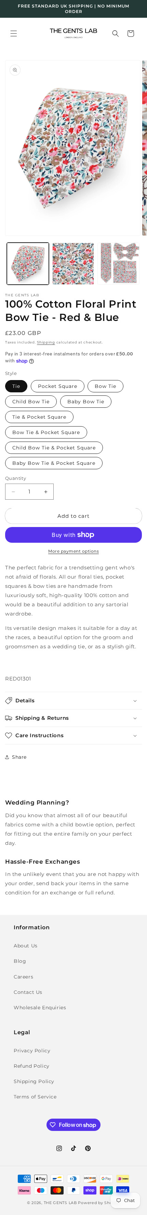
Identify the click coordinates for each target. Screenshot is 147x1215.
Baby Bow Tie (85, 402)
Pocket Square (57, 386)
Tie (16, 386)
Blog (20, 961)
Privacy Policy (32, 1051)
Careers (23, 977)
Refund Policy (32, 1066)
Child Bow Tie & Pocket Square (54, 448)
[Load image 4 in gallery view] (118, 264)
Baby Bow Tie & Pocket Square (53, 463)
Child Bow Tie (31, 402)
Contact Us (28, 992)
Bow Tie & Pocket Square (46, 432)
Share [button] (19, 757)
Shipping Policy (34, 1081)
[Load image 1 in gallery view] (28, 264)
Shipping (46, 342)
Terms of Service (35, 1097)
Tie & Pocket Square (39, 417)
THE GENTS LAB (60, 1202)
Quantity (15, 478)
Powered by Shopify (99, 1202)
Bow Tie (105, 386)
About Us (26, 946)
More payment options (73, 551)
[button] (13, 33)
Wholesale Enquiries (40, 1007)
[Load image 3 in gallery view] (73, 264)
